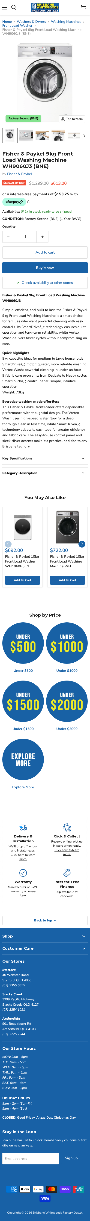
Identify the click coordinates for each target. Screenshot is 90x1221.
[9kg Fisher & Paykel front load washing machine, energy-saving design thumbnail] (42, 135)
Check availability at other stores (47, 283)
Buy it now (45, 267)
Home (7, 22)
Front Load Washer (17, 26)
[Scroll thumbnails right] (83, 135)
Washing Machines (66, 22)
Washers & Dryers (31, 22)
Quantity (8, 226)
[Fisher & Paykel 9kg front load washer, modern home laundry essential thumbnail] (58, 135)
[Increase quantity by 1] (42, 237)
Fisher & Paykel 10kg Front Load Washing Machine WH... (67, 561)
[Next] (81, 544)
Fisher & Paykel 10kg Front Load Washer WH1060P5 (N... (22, 561)
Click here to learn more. (23, 857)
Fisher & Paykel (19, 174)
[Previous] (8, 544)
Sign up (71, 1158)
